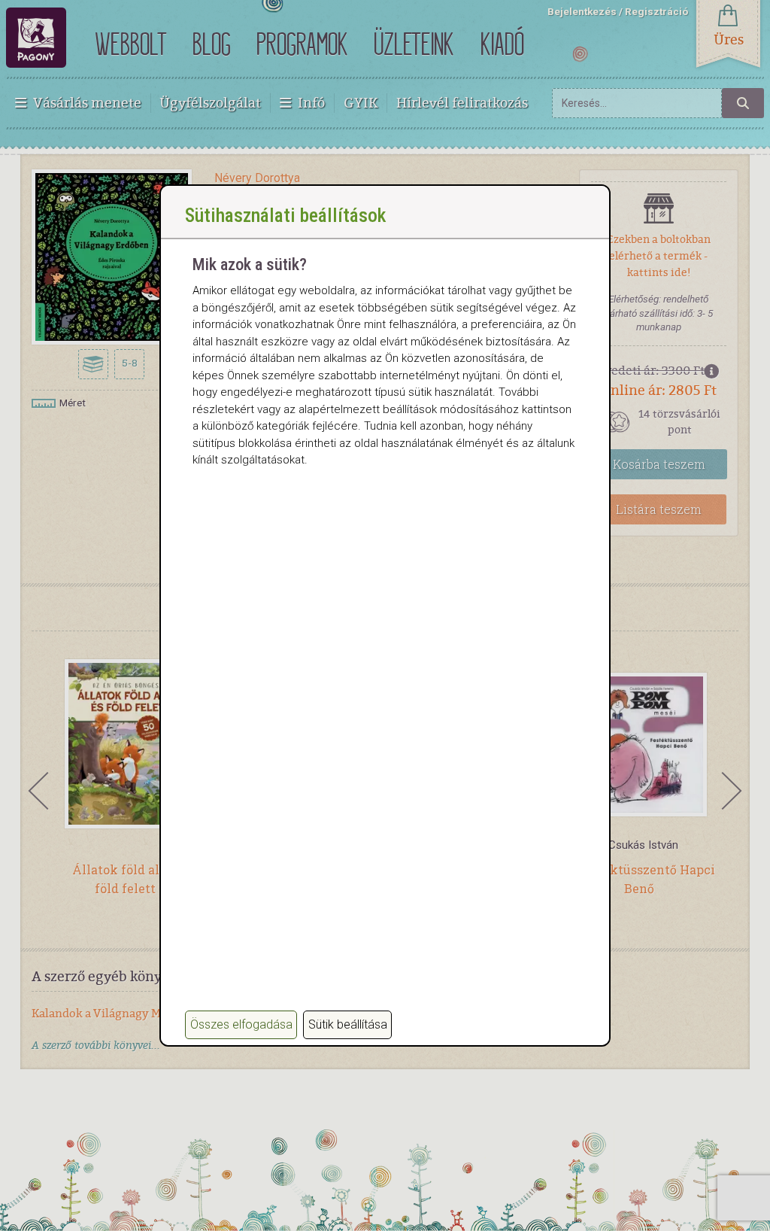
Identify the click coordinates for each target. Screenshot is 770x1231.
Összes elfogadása (241, 1024)
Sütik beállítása (347, 1024)
